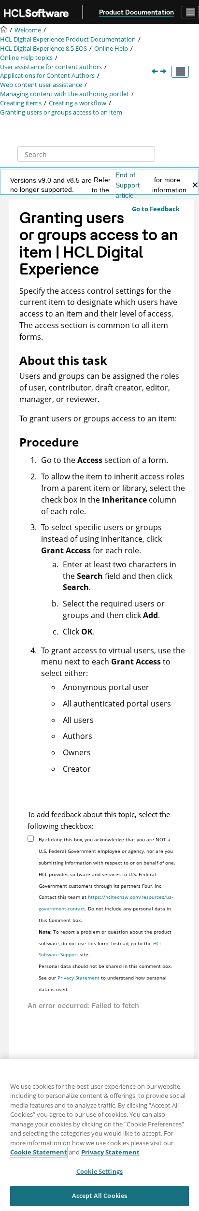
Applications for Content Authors (47, 76)
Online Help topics (26, 58)
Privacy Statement (78, 977)
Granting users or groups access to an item (61, 112)
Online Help (111, 48)
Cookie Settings (99, 1171)
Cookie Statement (38, 1152)
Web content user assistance (41, 85)
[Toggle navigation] (190, 12)
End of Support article (127, 185)
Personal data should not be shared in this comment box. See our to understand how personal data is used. (105, 978)
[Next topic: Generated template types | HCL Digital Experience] (164, 71)
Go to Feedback (156, 208)
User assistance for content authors (51, 67)
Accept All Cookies (99, 1195)
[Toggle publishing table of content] (180, 72)
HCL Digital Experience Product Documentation (68, 39)
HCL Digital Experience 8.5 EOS (43, 48)
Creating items (21, 103)
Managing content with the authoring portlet (64, 94)
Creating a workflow (77, 103)
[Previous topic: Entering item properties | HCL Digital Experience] (155, 71)
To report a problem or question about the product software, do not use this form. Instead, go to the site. (105, 943)
